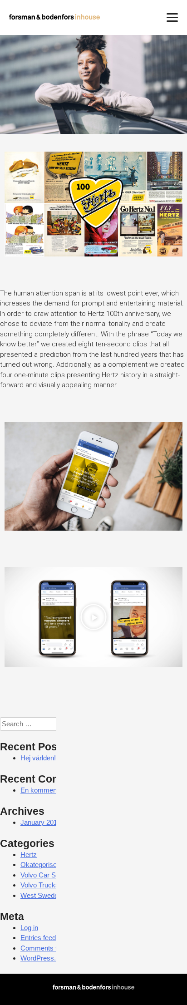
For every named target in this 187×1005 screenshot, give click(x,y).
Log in (29, 927)
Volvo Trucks (39, 885)
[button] (93, 617)
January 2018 (40, 822)
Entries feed (38, 937)
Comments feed (44, 948)
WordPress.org (42, 958)
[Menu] (172, 17)
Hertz (28, 854)
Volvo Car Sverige (47, 875)
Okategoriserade (45, 864)
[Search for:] (48, 724)
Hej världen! (38, 758)
